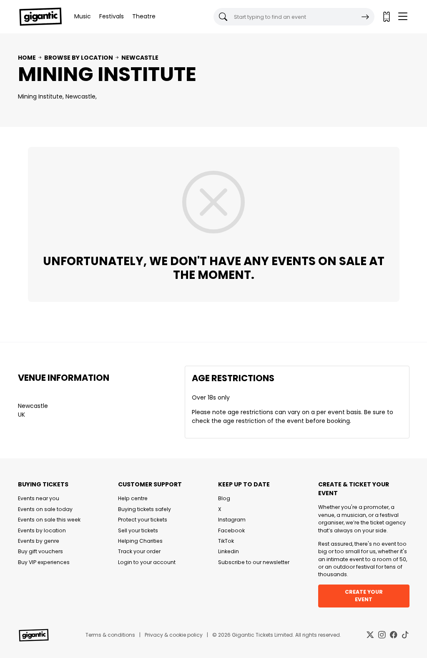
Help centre (133, 498)
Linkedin (228, 551)
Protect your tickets (142, 519)
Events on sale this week (49, 519)
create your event (364, 595)
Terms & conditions (110, 634)
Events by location (42, 530)
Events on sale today (45, 509)
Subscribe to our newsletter (253, 562)
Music (82, 16)
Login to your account (147, 562)
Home (27, 57)
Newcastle (139, 57)
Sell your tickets (138, 530)
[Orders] (386, 17)
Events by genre (38, 540)
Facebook (231, 530)
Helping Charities (140, 540)
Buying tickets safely (144, 509)
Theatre (144, 16)
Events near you (38, 498)
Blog (224, 498)
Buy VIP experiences (44, 562)
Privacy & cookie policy (174, 634)
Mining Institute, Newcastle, (57, 96)
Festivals (111, 16)
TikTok (226, 540)
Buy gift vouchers (40, 551)
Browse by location (78, 57)
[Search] (365, 16)
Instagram (232, 519)
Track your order (139, 551)
